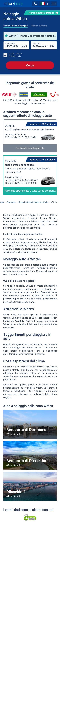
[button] (35, 3)
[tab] (15, 25)
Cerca (30, 65)
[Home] (13, 3)
